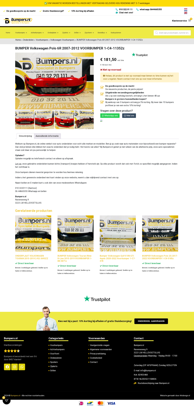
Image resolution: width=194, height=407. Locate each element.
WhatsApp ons (111, 115)
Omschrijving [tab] (25, 136)
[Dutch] (186, 9)
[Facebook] (7, 367)
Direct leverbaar (25, 263)
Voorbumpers (42, 40)
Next (90, 119)
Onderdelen (28, 40)
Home (18, 40)
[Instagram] (14, 367)
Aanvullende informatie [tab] (47, 136)
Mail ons (130, 115)
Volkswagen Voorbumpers (62, 40)
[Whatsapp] (21, 367)
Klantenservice (179, 21)
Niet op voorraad (111, 69)
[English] (186, 12)
